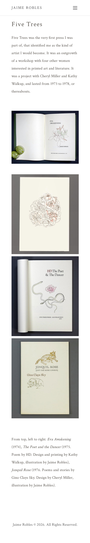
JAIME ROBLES (27, 7)
